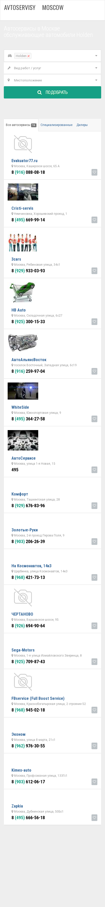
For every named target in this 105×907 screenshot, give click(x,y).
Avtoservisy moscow (34, 7)
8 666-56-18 (28, 817)
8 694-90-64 (28, 625)
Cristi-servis (22, 208)
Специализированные (56, 125)
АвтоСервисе (23, 458)
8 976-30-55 (28, 745)
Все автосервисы (20, 125)
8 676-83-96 (28, 505)
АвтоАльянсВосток (28, 359)
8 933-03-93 (28, 270)
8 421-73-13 (28, 577)
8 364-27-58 (28, 418)
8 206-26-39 (28, 541)
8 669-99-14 (28, 219)
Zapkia (17, 806)
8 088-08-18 (28, 172)
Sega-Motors (23, 650)
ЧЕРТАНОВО (22, 614)
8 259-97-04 (28, 371)
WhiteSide (20, 407)
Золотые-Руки (24, 530)
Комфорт (19, 494)
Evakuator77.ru (24, 160)
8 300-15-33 (28, 321)
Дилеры (82, 125)
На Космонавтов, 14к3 (31, 565)
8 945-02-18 (28, 710)
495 (14, 469)
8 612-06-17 (28, 781)
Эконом (18, 734)
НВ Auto (18, 310)
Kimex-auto (21, 770)
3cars (16, 259)
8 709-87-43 (28, 661)
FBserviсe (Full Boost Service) (37, 698)
